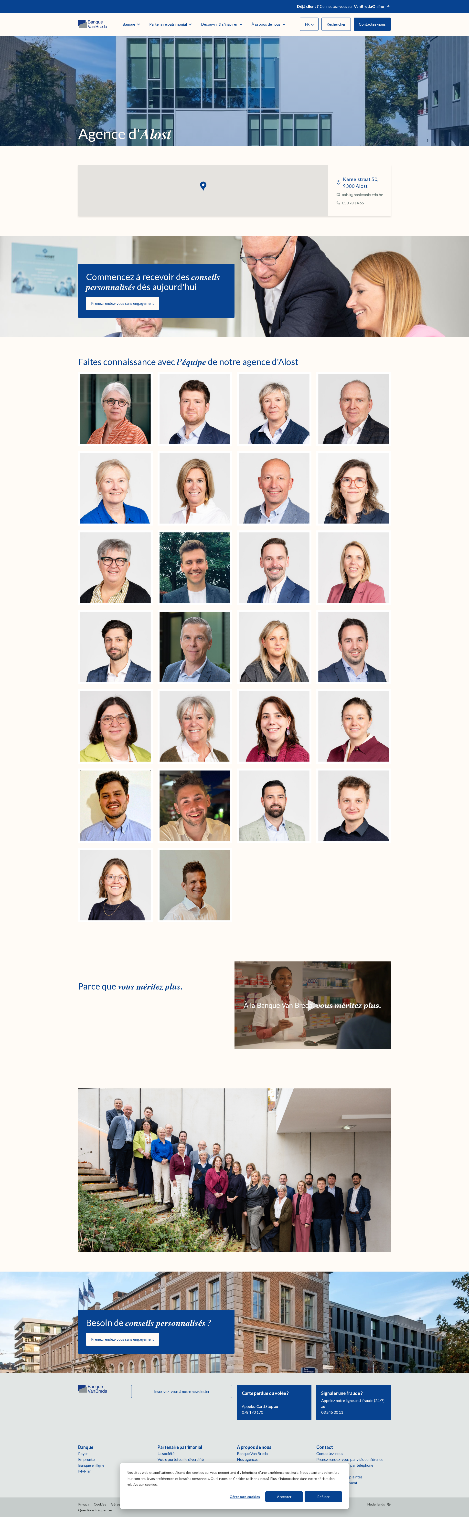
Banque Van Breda (252, 1453)
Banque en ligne (91, 1465)
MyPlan (84, 1471)
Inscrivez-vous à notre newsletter (181, 1391)
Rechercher (336, 24)
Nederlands (376, 1504)
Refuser (323, 1497)
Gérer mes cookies (245, 1497)
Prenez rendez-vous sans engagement (122, 303)
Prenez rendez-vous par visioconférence (349, 1459)
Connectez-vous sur (340, 6)
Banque (128, 24)
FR (307, 24)
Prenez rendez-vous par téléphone (344, 1465)
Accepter (284, 1497)
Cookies (100, 1504)
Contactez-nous (372, 24)
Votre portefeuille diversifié (181, 1459)
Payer (83, 1453)
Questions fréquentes (95, 1510)
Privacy (83, 1504)
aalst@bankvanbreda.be (362, 194)
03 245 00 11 (332, 1412)
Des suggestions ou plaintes (339, 1477)
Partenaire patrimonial (168, 24)
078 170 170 (252, 1412)
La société (166, 1453)
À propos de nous (266, 24)
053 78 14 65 (353, 202)
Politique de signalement (336, 1482)
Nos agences (247, 1459)
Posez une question (332, 1471)
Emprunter (87, 1459)
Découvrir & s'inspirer (219, 24)
